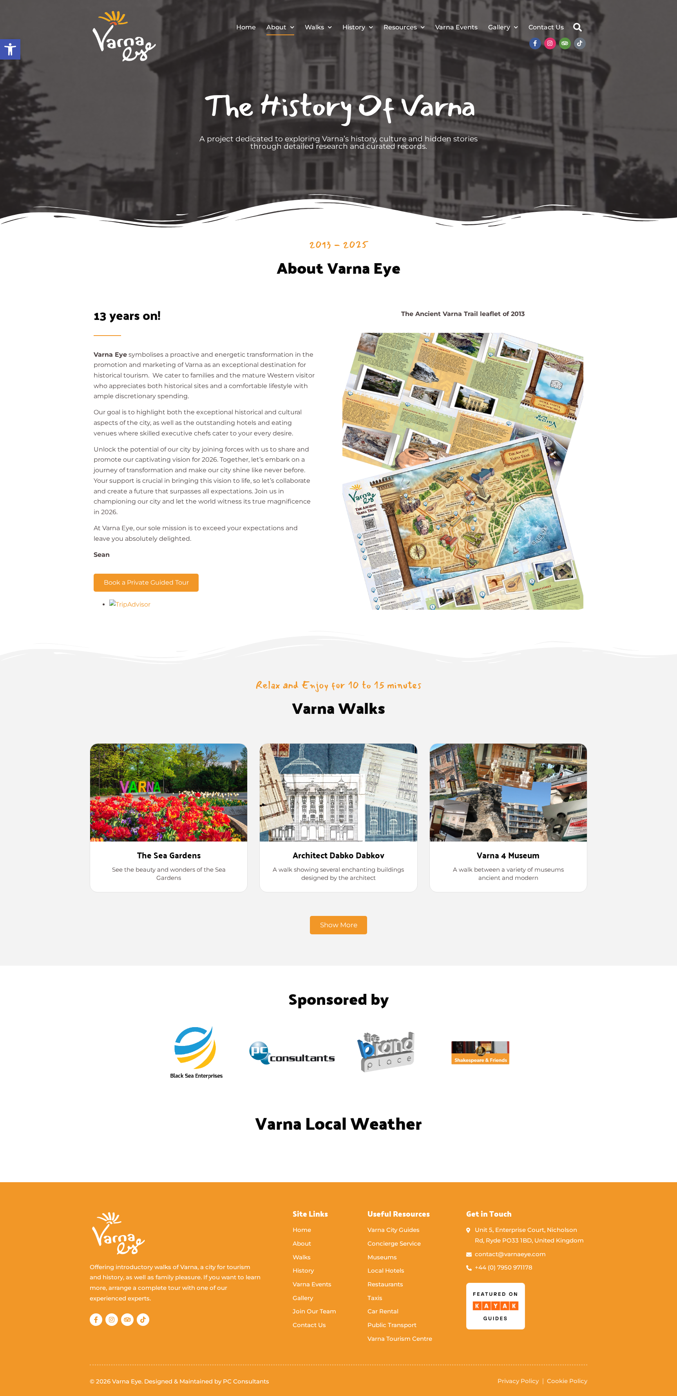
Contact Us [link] (546, 27)
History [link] (353, 27)
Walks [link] (314, 27)
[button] (578, 28)
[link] (10, 49)
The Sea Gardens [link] (169, 855)
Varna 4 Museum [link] (508, 855)
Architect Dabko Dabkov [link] (338, 855)
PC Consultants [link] (246, 1381)
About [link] (276, 27)
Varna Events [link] (456, 27)
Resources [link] (400, 27)
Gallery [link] (499, 27)
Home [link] (246, 27)
